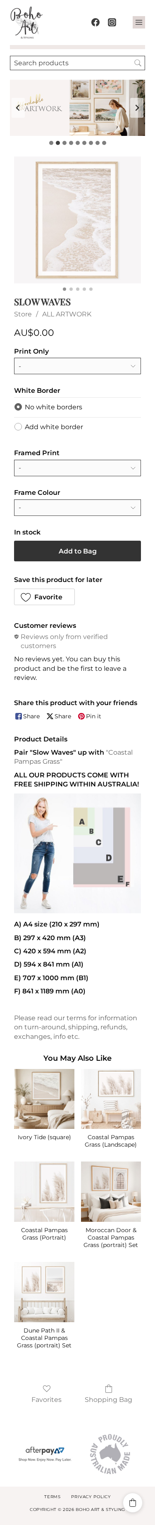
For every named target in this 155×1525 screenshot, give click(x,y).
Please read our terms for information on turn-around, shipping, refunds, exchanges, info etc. (75, 1027)
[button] (44, 597)
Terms (52, 1496)
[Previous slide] (18, 108)
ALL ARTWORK (66, 314)
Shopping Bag (108, 1400)
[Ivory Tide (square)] (44, 1099)
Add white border (54, 427)
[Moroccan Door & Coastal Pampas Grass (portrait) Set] (111, 1191)
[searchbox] (77, 63)
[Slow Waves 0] (77, 220)
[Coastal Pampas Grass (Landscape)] (111, 1099)
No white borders (53, 407)
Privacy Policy (91, 1496)
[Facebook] (95, 22)
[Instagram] (112, 22)
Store (23, 314)
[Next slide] (136, 108)
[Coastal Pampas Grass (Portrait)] (44, 1191)
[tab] (51, 143)
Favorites (46, 1400)
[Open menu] (139, 22)
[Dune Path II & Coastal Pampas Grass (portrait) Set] (44, 1292)
